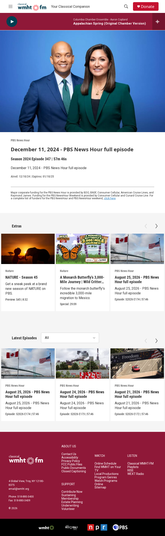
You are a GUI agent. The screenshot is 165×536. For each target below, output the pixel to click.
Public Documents (73, 468)
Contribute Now (71, 491)
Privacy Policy (70, 461)
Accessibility (69, 457)
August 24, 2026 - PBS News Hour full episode (82, 394)
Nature (9, 271)
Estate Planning (72, 502)
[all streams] (158, 21)
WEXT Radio (135, 474)
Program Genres (106, 477)
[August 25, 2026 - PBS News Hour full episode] (137, 249)
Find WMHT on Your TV (108, 468)
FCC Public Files (71, 464)
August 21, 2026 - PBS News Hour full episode (137, 394)
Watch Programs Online (106, 482)
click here (110, 198)
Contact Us (68, 454)
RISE (130, 470)
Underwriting (70, 505)
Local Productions (107, 474)
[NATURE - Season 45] (28, 249)
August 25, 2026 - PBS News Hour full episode (137, 279)
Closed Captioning (73, 471)
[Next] (156, 226)
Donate (147, 6)
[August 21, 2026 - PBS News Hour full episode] (137, 363)
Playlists (133, 467)
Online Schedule (105, 463)
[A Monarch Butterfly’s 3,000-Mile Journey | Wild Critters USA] (82, 249)
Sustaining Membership (70, 497)
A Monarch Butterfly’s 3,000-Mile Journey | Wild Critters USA (82, 282)
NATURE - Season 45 (21, 277)
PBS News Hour (20, 140)
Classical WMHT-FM (140, 463)
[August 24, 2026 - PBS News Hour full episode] (82, 363)
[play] (11, 21)
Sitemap (100, 487)
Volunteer (68, 509)
